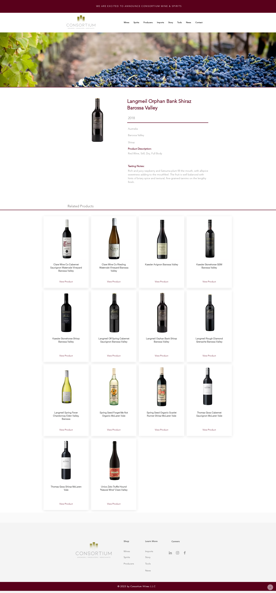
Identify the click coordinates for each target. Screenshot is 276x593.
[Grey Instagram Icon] (177, 553)
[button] (131, 551)
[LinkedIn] (170, 553)
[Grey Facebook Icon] (185, 553)
